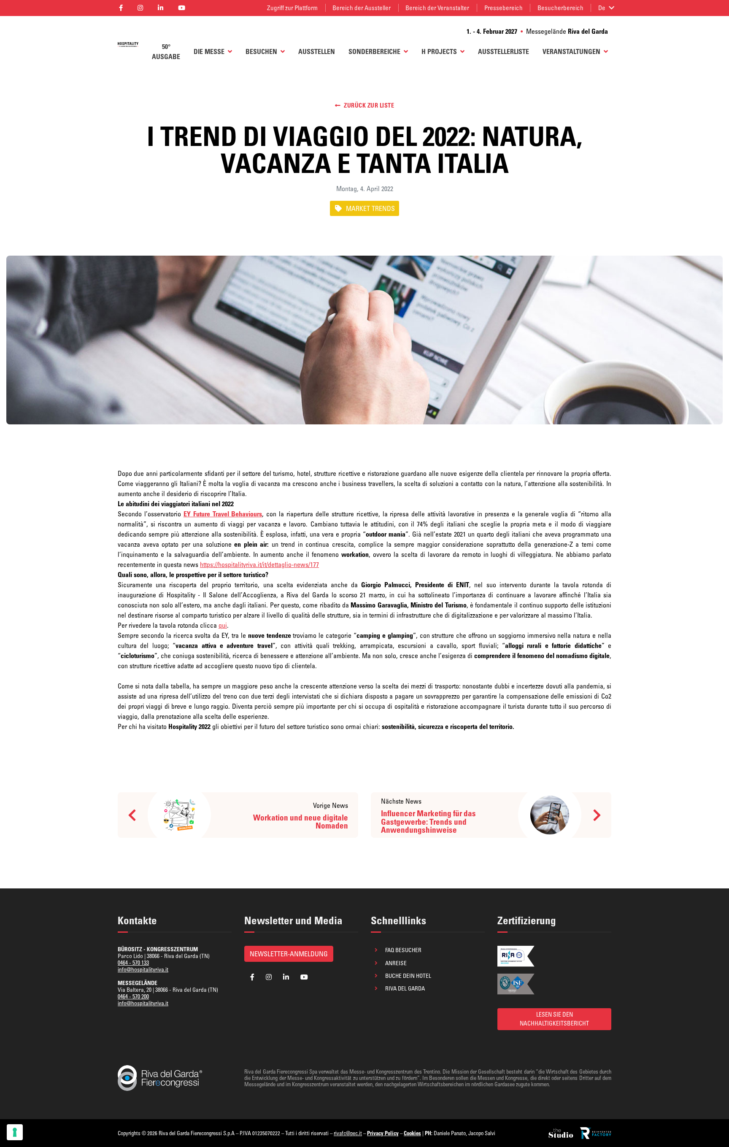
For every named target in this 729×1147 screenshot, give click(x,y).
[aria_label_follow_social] (120, 8)
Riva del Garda (405, 988)
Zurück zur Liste (369, 105)
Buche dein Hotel (408, 975)
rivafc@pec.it (348, 1133)
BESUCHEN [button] (261, 51)
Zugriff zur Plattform (292, 8)
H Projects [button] (439, 51)
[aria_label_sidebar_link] (561, 1133)
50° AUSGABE (166, 51)
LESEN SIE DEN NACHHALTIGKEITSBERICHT (554, 1019)
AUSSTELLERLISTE (503, 51)
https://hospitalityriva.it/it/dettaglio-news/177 (259, 564)
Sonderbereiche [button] (374, 51)
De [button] (601, 8)
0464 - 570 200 (133, 996)
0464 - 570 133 (133, 962)
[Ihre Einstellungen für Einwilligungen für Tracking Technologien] (15, 1132)
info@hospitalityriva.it (143, 969)
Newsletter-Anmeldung (289, 954)
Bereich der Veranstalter (437, 8)
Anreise (396, 963)
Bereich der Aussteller (361, 8)
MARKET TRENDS (370, 208)
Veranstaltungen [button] (571, 51)
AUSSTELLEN (316, 51)
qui (223, 625)
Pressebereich (503, 8)
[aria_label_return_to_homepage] (128, 44)
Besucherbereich (560, 8)
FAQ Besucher (403, 950)
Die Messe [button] (209, 51)
